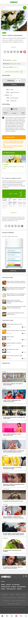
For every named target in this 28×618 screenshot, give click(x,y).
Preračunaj (14, 84)
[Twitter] (8, 51)
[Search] (2, 616)
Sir (17, 67)
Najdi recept (13, 270)
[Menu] (25, 616)
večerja (18, 63)
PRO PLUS (18, 594)
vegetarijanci (14, 60)
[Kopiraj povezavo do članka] (18, 51)
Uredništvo (12, 594)
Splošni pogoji (6, 600)
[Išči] (24, 7)
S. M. (14, 47)
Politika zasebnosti (21, 597)
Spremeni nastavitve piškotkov (9, 597)
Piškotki (23, 594)
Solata (15, 67)
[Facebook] (4, 51)
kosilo (12, 63)
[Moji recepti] (16, 616)
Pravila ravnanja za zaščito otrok (18, 600)
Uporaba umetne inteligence (14, 603)
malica (15, 63)
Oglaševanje (5, 594)
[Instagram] (26, 576)
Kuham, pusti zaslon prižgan (12, 71)
